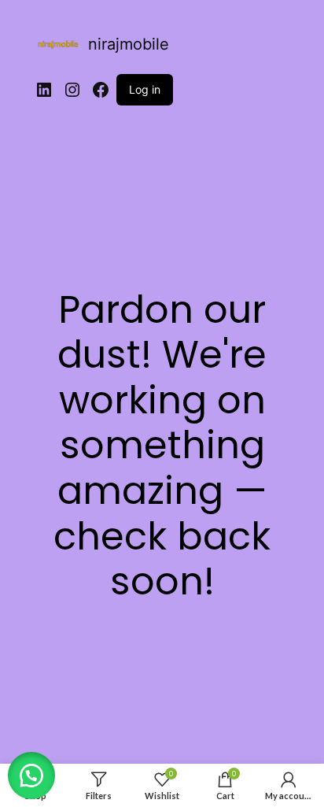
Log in (144, 89)
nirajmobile (128, 44)
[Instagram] (72, 89)
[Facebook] (100, 89)
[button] (31, 775)
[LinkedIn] (44, 89)
